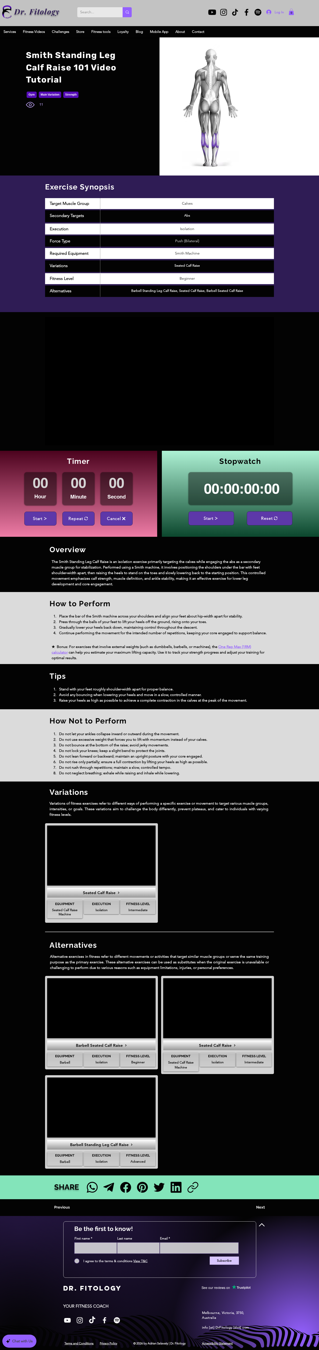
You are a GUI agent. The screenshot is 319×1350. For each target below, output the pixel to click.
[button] (291, 12)
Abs (187, 215)
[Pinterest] (142, 1187)
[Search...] (127, 12)
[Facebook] (246, 12)
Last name (124, 1238)
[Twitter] (159, 1187)
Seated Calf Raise (187, 265)
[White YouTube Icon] (67, 1320)
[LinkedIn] (176, 1187)
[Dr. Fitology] (7, 12)
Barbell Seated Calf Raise (224, 291)
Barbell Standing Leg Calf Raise (154, 291)
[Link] (193, 1187)
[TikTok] (235, 12)
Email (164, 1238)
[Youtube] (212, 12)
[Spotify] (257, 12)
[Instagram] (223, 12)
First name (82, 1238)
